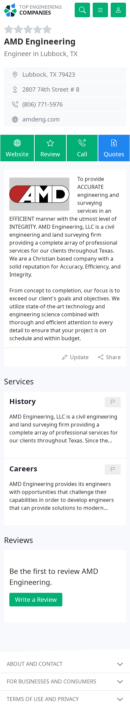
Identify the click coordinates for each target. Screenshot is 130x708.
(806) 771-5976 (42, 104)
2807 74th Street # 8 (50, 89)
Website (17, 154)
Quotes (114, 154)
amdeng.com (41, 119)
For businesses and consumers (51, 681)
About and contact (35, 664)
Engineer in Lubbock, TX (41, 53)
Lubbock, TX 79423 (48, 74)
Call (82, 154)
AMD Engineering (40, 41)
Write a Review (36, 599)
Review (50, 154)
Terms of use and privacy (43, 699)
